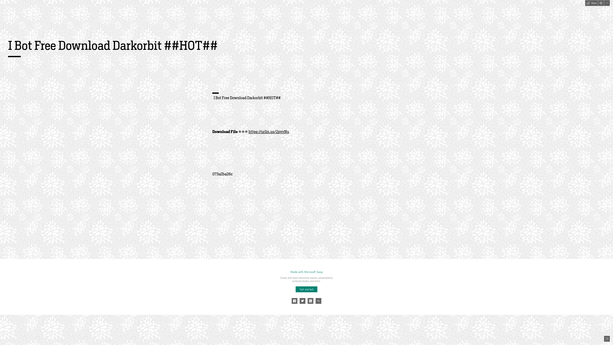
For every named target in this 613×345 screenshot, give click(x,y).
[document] (306, 172)
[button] (591, 3)
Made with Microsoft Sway (306, 272)
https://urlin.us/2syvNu (269, 131)
